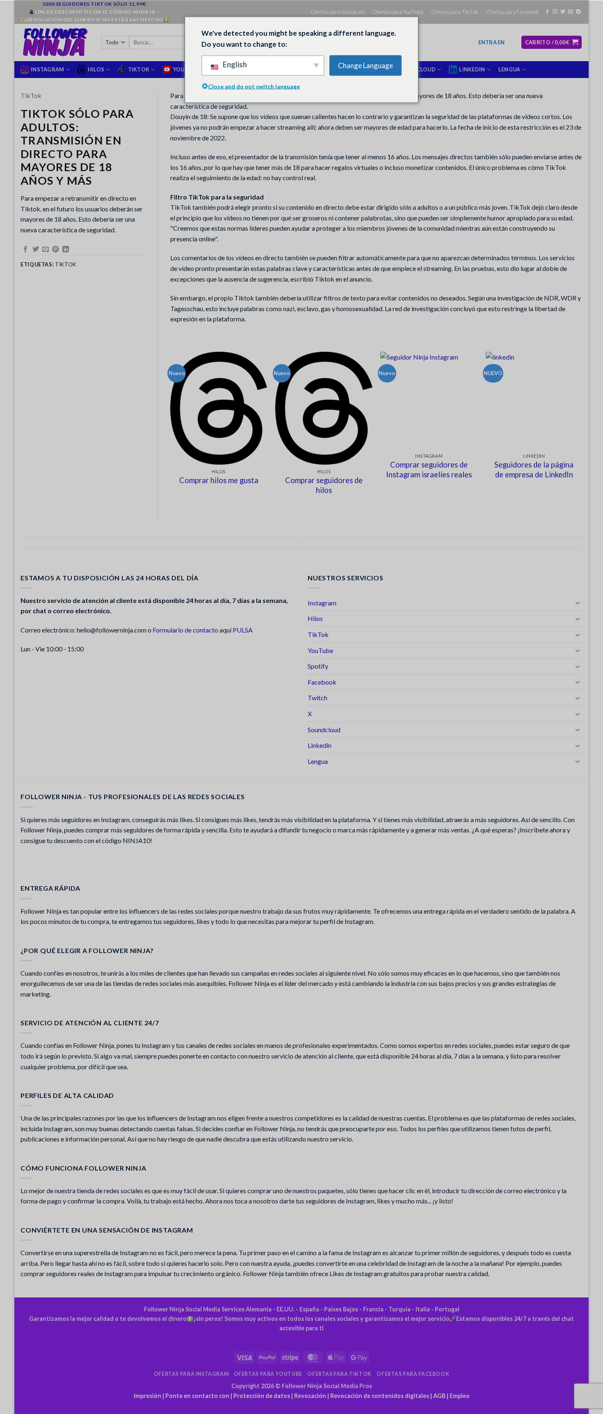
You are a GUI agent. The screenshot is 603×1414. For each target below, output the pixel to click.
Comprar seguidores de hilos (324, 485)
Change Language (365, 65)
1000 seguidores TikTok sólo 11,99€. (94, 4)
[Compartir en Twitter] (35, 249)
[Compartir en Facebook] (25, 249)
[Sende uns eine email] (570, 12)
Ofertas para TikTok (454, 12)
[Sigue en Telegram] (578, 12)
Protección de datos (261, 1395)
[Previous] (170, 431)
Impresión (147, 1395)
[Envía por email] (45, 249)
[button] (491, 42)
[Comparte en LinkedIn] (65, 249)
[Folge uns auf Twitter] (562, 12)
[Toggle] (577, 602)
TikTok (31, 95)
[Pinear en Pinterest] (55, 249)
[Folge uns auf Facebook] (547, 12)
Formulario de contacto (185, 630)
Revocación (310, 1395)
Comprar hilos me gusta (218, 480)
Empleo (460, 1395)
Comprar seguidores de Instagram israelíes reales (429, 469)
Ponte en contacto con (197, 1395)
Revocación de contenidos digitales (379, 1395)
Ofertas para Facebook (512, 12)
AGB (439, 1395)
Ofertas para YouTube (397, 12)
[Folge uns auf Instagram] (555, 12)
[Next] (582, 431)
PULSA (243, 630)
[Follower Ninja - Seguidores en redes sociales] (55, 42)
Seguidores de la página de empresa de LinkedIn (533, 469)
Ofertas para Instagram (338, 12)
